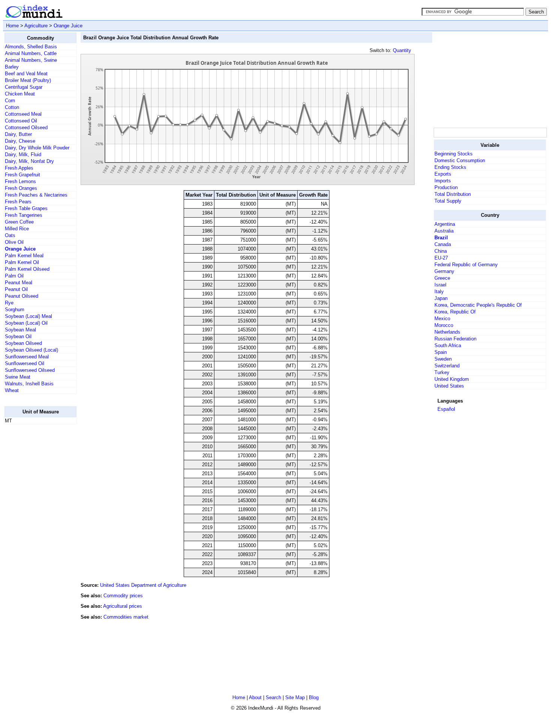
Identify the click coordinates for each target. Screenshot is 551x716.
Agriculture (36, 25)
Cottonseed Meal (23, 114)
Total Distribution (452, 194)
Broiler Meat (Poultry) (28, 80)
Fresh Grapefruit (22, 175)
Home (12, 25)
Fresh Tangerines (23, 215)
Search (273, 697)
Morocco (443, 325)
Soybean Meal (20, 330)
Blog (314, 697)
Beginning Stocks (453, 154)
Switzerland (447, 365)
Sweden (443, 359)
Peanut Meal (18, 282)
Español (446, 409)
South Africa (447, 345)
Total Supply (447, 201)
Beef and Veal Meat (26, 73)
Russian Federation (455, 339)
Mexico (442, 318)
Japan (441, 298)
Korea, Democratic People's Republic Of (478, 305)
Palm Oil (14, 276)
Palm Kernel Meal (24, 255)
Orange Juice (68, 25)
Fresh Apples (19, 168)
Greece (442, 278)
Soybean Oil (18, 336)
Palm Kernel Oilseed (27, 269)
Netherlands (447, 332)
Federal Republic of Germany (466, 264)
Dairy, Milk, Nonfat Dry (29, 161)
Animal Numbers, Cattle (31, 53)
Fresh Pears (18, 201)
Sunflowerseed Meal (27, 356)
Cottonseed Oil (21, 121)
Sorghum (14, 309)
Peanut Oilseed (21, 296)
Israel (440, 285)
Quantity (402, 50)
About (255, 697)
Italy (439, 291)
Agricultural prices (122, 606)
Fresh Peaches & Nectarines (36, 195)
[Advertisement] (34, 542)
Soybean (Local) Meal (28, 316)
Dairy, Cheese (20, 141)
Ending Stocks (450, 167)
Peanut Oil (16, 289)
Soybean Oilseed (23, 343)
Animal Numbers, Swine (31, 60)
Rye (9, 303)
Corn (10, 100)
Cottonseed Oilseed (26, 127)
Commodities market (125, 617)
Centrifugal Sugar (23, 87)
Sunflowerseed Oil (24, 363)
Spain (440, 352)
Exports (442, 174)
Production (446, 187)
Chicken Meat (20, 94)
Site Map (295, 697)
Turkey (441, 372)
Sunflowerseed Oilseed (30, 370)
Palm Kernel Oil (22, 262)
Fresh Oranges (21, 188)
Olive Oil (14, 242)
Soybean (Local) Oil (26, 323)
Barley (12, 67)
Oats (10, 235)
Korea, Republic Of (455, 312)
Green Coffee (19, 222)
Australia (444, 231)
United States (449, 386)
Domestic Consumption (459, 160)
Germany (444, 271)
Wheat (12, 390)
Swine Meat (17, 377)
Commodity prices (123, 595)
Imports (442, 180)
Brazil (441, 237)
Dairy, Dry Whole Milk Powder (37, 148)
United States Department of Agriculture (143, 585)
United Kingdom (451, 379)
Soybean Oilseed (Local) (31, 350)
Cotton (12, 107)
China (440, 251)
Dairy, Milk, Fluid (23, 154)
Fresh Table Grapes (26, 208)
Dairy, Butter (18, 134)
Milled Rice (17, 228)
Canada (442, 244)
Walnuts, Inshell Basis (29, 383)
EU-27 (441, 258)
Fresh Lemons (20, 181)
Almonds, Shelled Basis (31, 46)
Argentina (444, 224)
